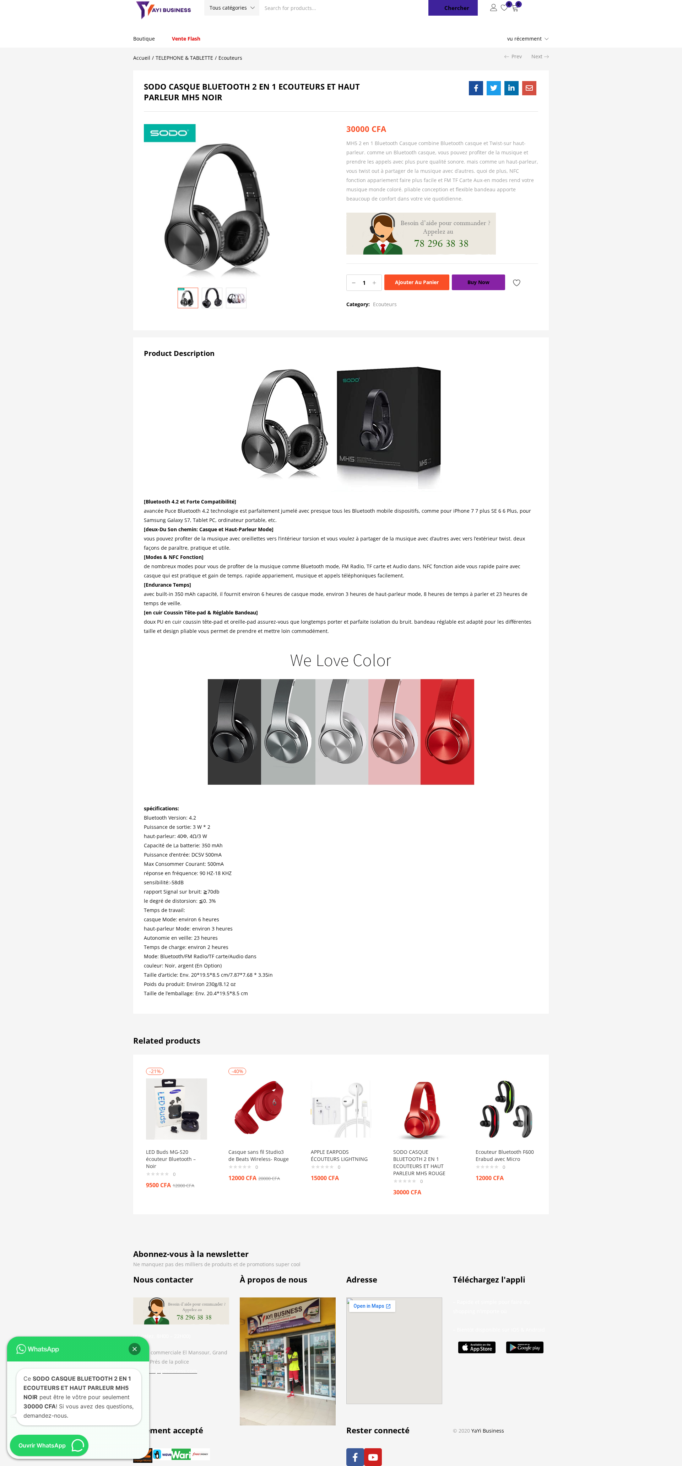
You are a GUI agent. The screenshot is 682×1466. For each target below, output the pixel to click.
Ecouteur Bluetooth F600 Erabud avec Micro (505, 1155)
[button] (231, 8)
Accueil (141, 57)
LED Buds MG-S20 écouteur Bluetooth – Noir (171, 1158)
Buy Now (478, 282)
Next (536, 56)
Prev (517, 56)
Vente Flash (186, 38)
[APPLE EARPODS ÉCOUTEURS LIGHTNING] (341, 1108)
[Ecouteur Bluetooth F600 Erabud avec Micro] (506, 1108)
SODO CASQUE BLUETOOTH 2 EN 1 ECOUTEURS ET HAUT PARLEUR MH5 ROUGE (419, 1162)
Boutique (144, 38)
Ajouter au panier (417, 282)
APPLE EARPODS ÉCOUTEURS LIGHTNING (339, 1155)
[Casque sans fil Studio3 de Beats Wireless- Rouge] (258, 1108)
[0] (504, 8)
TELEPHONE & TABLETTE (184, 57)
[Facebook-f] (355, 1457)
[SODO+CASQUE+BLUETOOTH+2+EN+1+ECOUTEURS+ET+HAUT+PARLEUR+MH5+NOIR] (494, 88)
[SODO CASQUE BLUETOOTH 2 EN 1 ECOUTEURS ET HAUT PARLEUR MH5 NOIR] (476, 88)
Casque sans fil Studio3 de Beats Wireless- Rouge (258, 1155)
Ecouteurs (230, 57)
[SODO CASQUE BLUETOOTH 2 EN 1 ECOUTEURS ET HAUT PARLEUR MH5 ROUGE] (423, 1108)
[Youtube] (373, 1457)
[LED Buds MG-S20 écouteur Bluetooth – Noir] (176, 1108)
